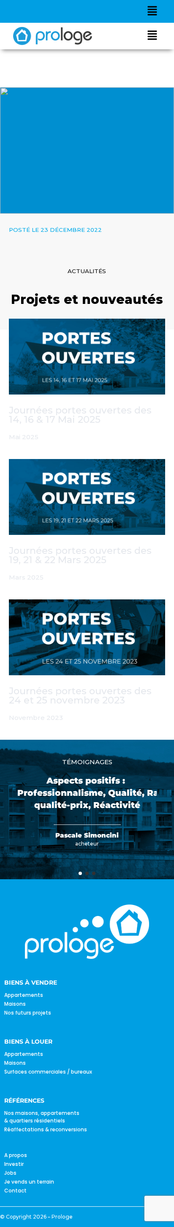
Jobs (10, 1172)
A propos (15, 1155)
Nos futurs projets (27, 1012)
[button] (152, 11)
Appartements (23, 995)
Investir (14, 1164)
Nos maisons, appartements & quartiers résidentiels (41, 1116)
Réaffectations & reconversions (45, 1129)
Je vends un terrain (29, 1181)
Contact (15, 1190)
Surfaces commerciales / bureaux (48, 1071)
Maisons (15, 1003)
